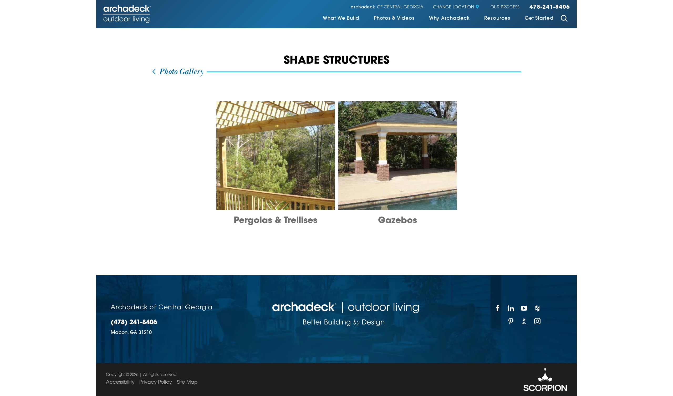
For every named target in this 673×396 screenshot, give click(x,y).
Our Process (505, 7)
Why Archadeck (449, 18)
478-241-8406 (549, 7)
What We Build (341, 18)
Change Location (453, 7)
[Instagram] (537, 321)
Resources (497, 18)
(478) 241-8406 (134, 323)
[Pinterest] (511, 321)
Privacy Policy (155, 382)
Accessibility (120, 382)
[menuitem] (341, 19)
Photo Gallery (180, 72)
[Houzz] (537, 308)
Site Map (187, 382)
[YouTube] (524, 308)
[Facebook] (497, 308)
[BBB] (524, 321)
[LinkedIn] (511, 308)
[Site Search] (564, 19)
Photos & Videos (394, 18)
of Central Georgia (387, 7)
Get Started (539, 18)
